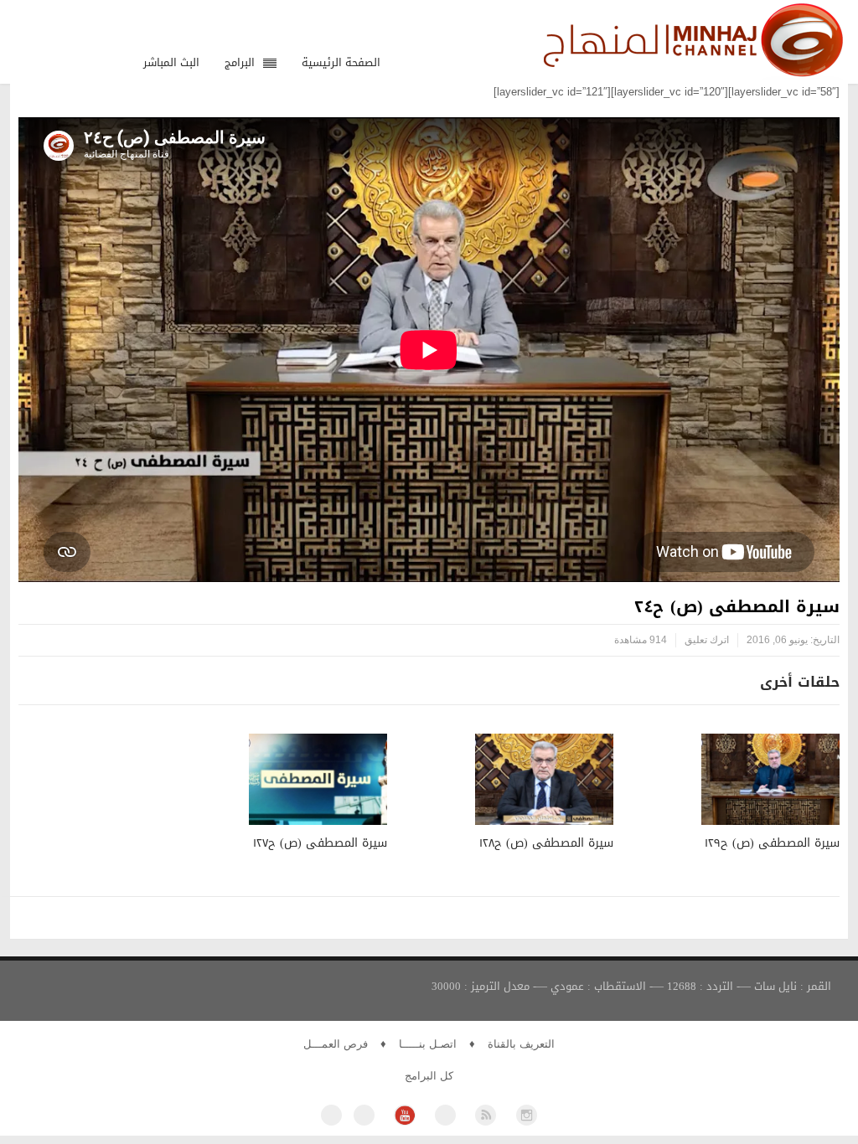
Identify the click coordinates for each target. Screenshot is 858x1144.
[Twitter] (364, 1115)
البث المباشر (171, 62)
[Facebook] (331, 1115)
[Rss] (485, 1115)
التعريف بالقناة (521, 1044)
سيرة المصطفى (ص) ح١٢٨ (546, 843)
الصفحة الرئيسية (341, 62)
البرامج (240, 62)
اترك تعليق (707, 640)
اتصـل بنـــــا (428, 1044)
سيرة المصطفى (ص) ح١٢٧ (320, 843)
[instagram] (526, 1115)
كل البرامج (429, 1075)
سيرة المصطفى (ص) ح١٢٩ (772, 843)
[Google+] (445, 1115)
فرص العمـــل (335, 1044)
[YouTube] (404, 1115)
